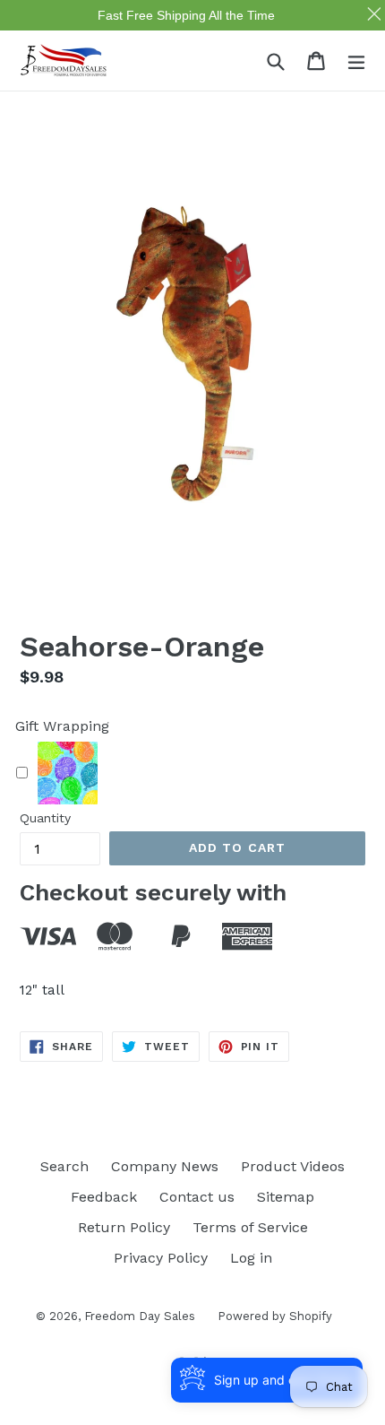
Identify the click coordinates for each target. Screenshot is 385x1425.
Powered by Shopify (275, 1316)
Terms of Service (250, 1227)
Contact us (197, 1196)
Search (64, 1166)
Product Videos (293, 1166)
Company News (164, 1166)
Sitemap (285, 1196)
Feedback (104, 1196)
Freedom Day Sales (139, 1316)
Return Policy (124, 1227)
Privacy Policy (161, 1257)
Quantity (45, 818)
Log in (251, 1257)
